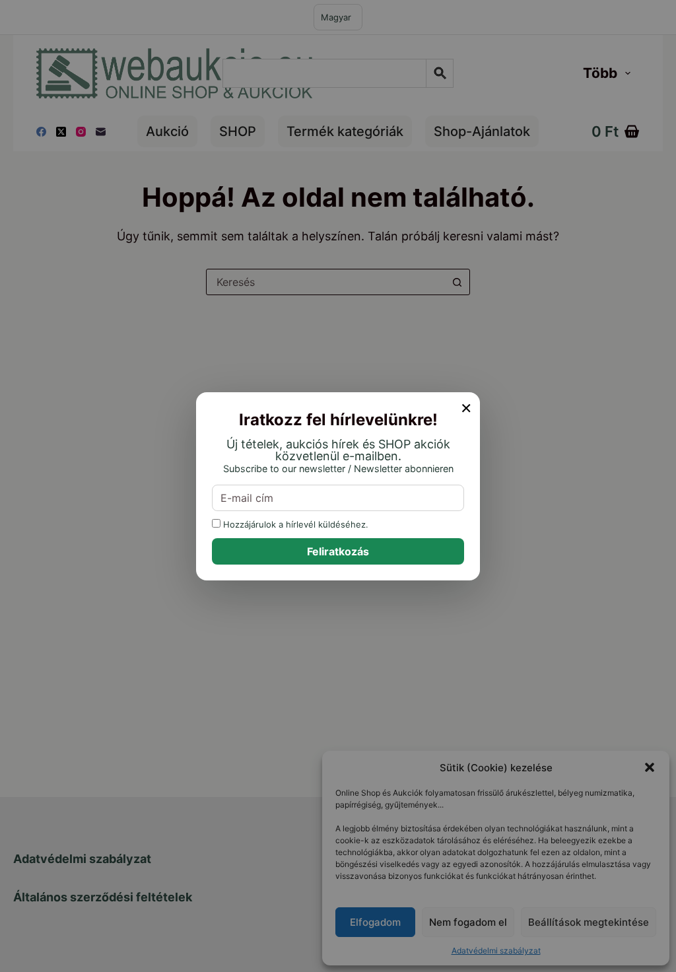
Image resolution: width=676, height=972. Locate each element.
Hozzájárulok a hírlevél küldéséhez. (294, 524)
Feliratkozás (338, 551)
